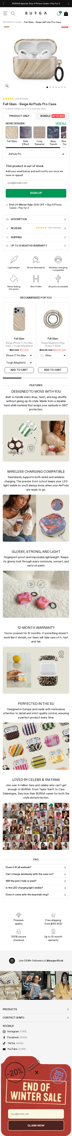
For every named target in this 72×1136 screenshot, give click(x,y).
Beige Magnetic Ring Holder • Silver (52, 344)
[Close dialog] (37, 1072)
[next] (68, 3)
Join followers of (41, 960)
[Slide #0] (47, 87)
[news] (59, 13)
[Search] (13, 13)
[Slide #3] (56, 87)
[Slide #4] (59, 87)
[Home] (36, 13)
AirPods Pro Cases (12, 22)
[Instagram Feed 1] (36, 985)
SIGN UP (36, 193)
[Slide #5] (62, 87)
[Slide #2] (53, 87)
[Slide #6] (65, 87)
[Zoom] (7, 86)
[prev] (3, 3)
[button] (15, 99)
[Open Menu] (5, 13)
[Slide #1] (50, 87)
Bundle (52, 116)
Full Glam (19, 338)
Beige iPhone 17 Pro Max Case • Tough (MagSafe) (19, 344)
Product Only (19, 116)
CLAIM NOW (36, 1125)
